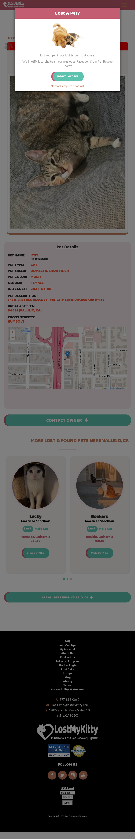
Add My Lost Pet (68, 76)
